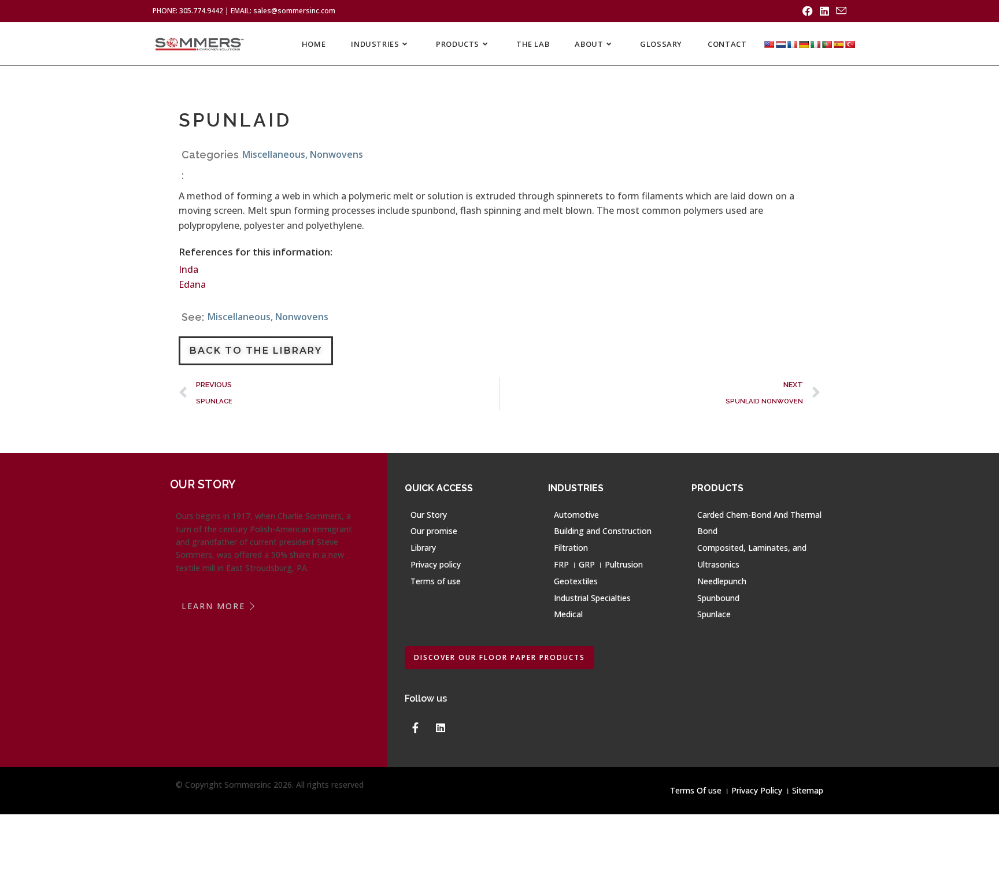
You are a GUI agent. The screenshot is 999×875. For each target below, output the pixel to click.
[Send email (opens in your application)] (839, 11)
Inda (188, 269)
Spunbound (718, 597)
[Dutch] (780, 44)
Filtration (571, 547)
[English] (769, 44)
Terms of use (435, 581)
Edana (192, 284)
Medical (568, 614)
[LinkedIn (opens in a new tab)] (824, 11)
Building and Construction (603, 530)
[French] (792, 44)
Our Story (428, 514)
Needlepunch (721, 581)
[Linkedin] (440, 727)
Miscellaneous (273, 154)
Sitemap (807, 790)
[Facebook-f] (415, 727)
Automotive (576, 514)
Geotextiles (576, 581)
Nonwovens (336, 154)
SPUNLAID (235, 120)
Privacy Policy (756, 790)
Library (423, 547)
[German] (803, 44)
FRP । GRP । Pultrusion (598, 564)
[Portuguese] (827, 44)
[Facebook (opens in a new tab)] (807, 11)
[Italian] (815, 44)
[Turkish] (850, 44)
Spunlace (714, 614)
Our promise (433, 530)
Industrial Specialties (592, 597)
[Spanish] (838, 44)
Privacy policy (435, 564)
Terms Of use (696, 790)
